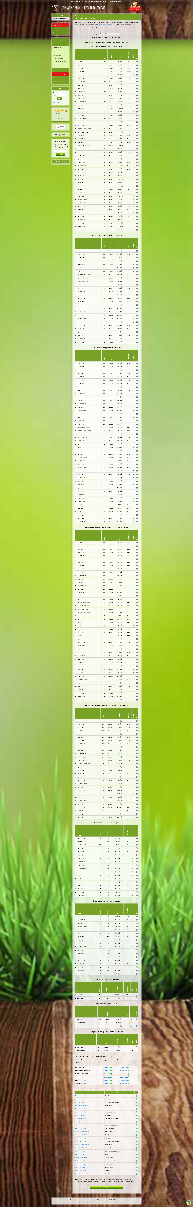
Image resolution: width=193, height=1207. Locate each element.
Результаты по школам (58, 29)
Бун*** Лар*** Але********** (81, 1095)
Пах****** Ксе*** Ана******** (81, 1157)
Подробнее (60, 118)
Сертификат (107, 1067)
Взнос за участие (58, 55)
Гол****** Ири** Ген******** (81, 1108)
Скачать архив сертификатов (114, 1187)
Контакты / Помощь (58, 81)
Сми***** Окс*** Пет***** (81, 1167)
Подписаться (60, 154)
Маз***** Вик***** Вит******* (81, 1151)
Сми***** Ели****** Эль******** (82, 1164)
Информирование (58, 58)
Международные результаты (60, 25)
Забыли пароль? (56, 100)
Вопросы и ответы (58, 64)
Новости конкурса (57, 40)
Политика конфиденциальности (113, 1202)
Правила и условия (99, 1202)
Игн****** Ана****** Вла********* (82, 1131)
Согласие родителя (88, 1202)
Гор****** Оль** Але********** (81, 1115)
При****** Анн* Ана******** (81, 1160)
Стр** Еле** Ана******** (80, 1170)
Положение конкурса (76, 1202)
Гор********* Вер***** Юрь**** (82, 1112)
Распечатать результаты (97, 1187)
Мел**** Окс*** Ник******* (81, 1154)
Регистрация (56, 70)
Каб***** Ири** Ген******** (81, 1147)
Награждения (57, 52)
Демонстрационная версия (60, 74)
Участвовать (135, 9)
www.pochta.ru (102, 24)
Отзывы (55, 32)
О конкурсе (56, 43)
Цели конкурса (57, 47)
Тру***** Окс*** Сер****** (81, 1173)
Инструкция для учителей (60, 61)
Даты (55, 50)
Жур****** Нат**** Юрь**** (81, 1118)
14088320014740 (111, 24)
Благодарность (124, 1067)
